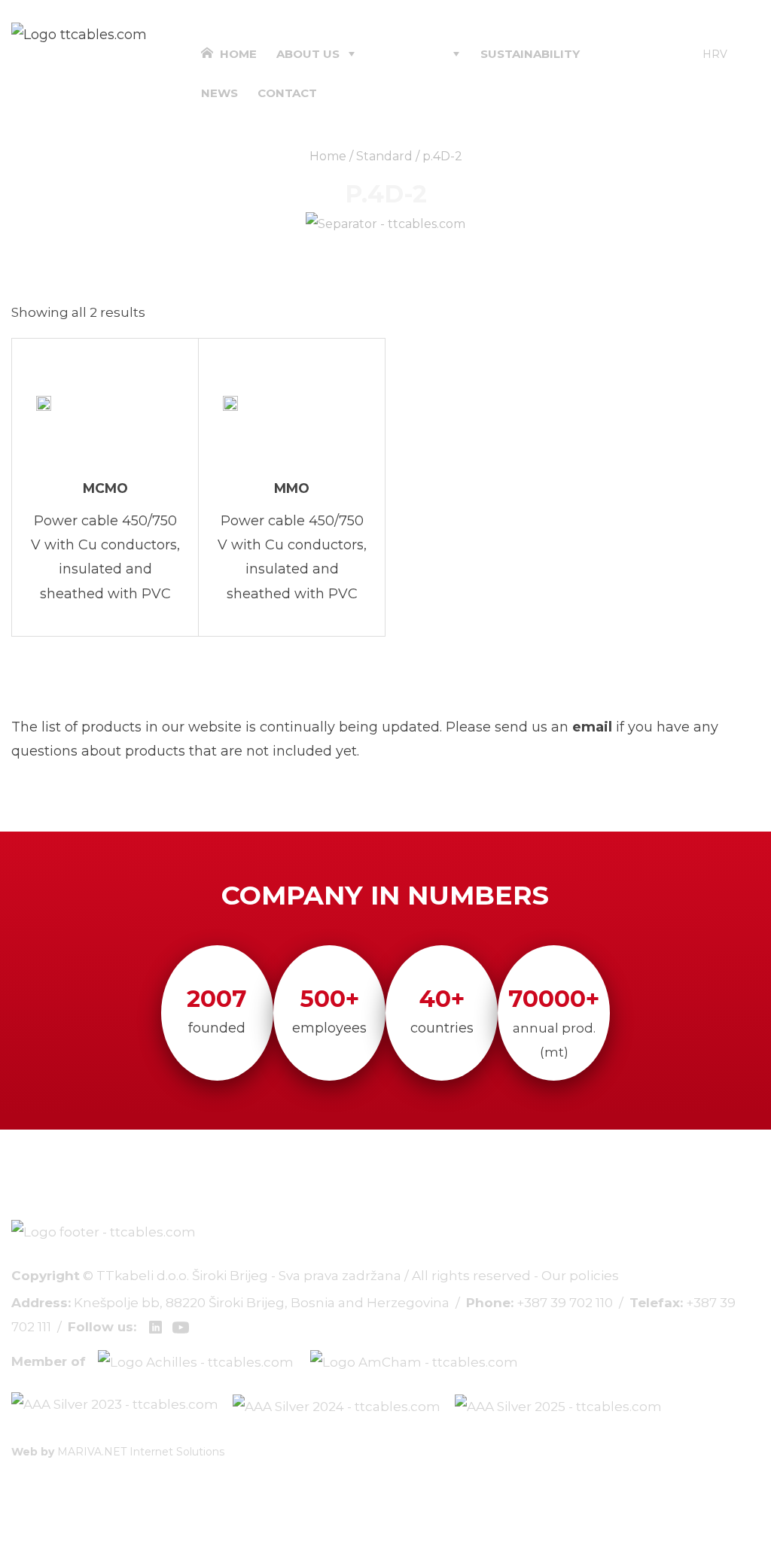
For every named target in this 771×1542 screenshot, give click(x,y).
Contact (287, 93)
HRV (714, 54)
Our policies (580, 1275)
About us (308, 54)
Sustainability (530, 54)
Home (237, 54)
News (219, 93)
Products (410, 54)
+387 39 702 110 (565, 1302)
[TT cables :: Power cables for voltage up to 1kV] (79, 34)
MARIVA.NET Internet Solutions (140, 1451)
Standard (384, 156)
